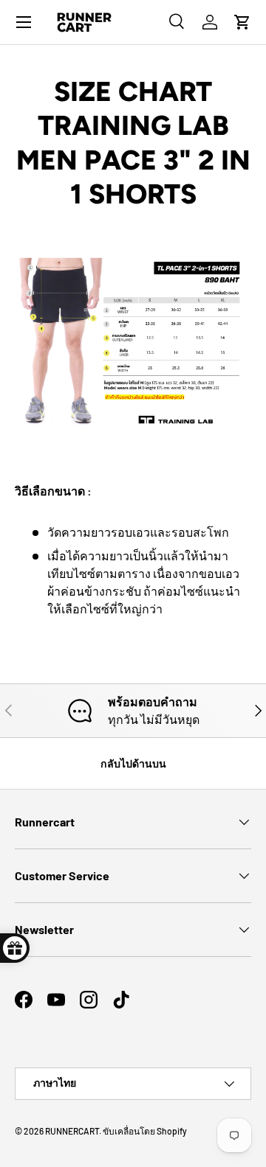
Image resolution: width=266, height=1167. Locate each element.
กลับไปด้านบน (133, 763)
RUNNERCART (72, 1131)
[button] (242, 22)
